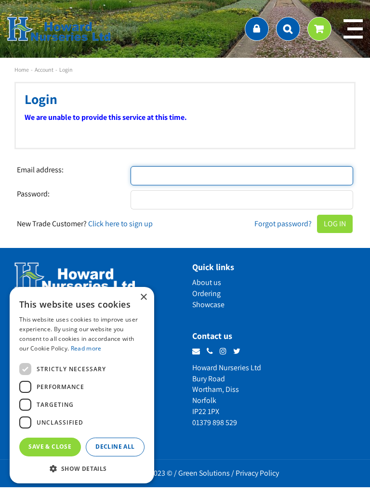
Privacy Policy (257, 473)
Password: (33, 194)
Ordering (206, 293)
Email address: (40, 170)
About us (206, 282)
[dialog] (82, 385)
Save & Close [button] (49, 446)
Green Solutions (204, 473)
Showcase (208, 304)
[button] (82, 468)
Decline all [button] (114, 446)
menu (353, 29)
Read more (86, 348)
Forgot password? (283, 224)
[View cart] (319, 29)
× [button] (143, 297)
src (288, 29)
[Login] (257, 29)
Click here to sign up (120, 224)
